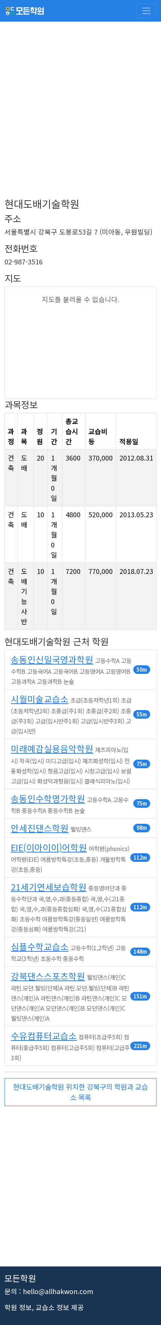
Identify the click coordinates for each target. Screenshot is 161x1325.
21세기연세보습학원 (48, 886)
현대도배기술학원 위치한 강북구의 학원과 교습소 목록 (80, 1091)
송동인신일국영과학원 (52, 659)
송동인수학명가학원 (48, 798)
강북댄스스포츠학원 (48, 976)
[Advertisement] (80, 117)
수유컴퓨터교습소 (44, 1035)
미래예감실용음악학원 (52, 748)
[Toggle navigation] (146, 11)
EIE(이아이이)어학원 (49, 847)
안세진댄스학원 (40, 828)
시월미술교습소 (40, 699)
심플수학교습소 (40, 946)
